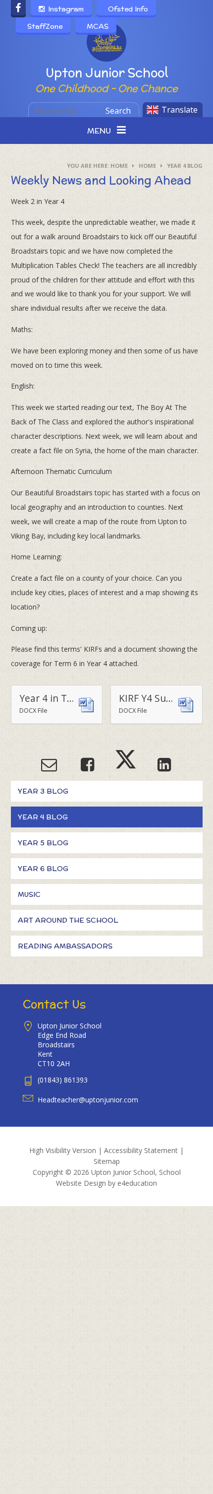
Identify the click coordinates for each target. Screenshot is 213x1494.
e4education (137, 1183)
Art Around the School (68, 920)
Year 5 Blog (43, 843)
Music (29, 894)
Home (119, 165)
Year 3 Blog (43, 791)
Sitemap (107, 1161)
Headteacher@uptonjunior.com (88, 1099)
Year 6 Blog (43, 869)
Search (118, 110)
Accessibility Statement (141, 1150)
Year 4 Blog (185, 165)
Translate (179, 109)
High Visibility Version (62, 1150)
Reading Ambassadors (65, 946)
